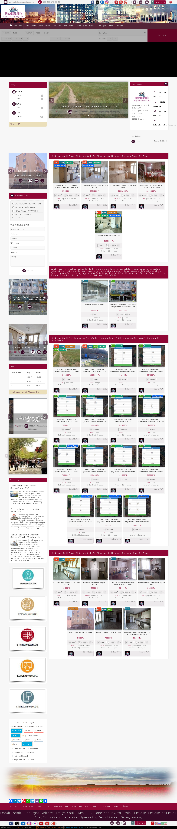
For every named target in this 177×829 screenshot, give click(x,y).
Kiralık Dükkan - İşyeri (98, 26)
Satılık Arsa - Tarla (60, 26)
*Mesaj (14, 252)
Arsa (38, 33)
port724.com (17, 827)
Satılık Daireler (30, 26)
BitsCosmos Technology (50, 827)
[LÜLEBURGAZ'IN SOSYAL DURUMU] (28, 439)
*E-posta (15, 243)
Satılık (6, 33)
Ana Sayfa (18, 26)
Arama (112, 26)
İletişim (120, 26)
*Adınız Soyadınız (19, 225)
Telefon (14, 234)
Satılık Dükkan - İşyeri (78, 26)
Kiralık (16, 33)
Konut (29, 33)
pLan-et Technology (74, 827)
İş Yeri (46, 33)
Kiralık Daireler (44, 26)
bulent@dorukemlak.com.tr (21, 2)
